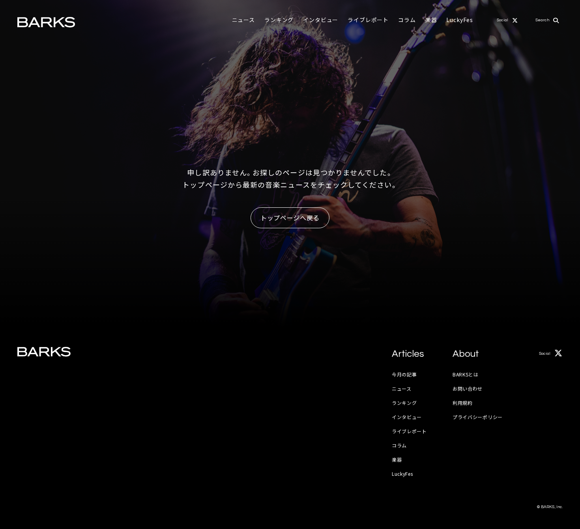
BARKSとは (466, 374)
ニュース (243, 20)
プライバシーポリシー (478, 417)
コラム (407, 20)
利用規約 (463, 402)
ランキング (279, 20)
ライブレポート (368, 20)
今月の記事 (404, 374)
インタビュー (320, 20)
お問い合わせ (468, 388)
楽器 (431, 20)
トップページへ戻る (290, 217)
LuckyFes (459, 20)
